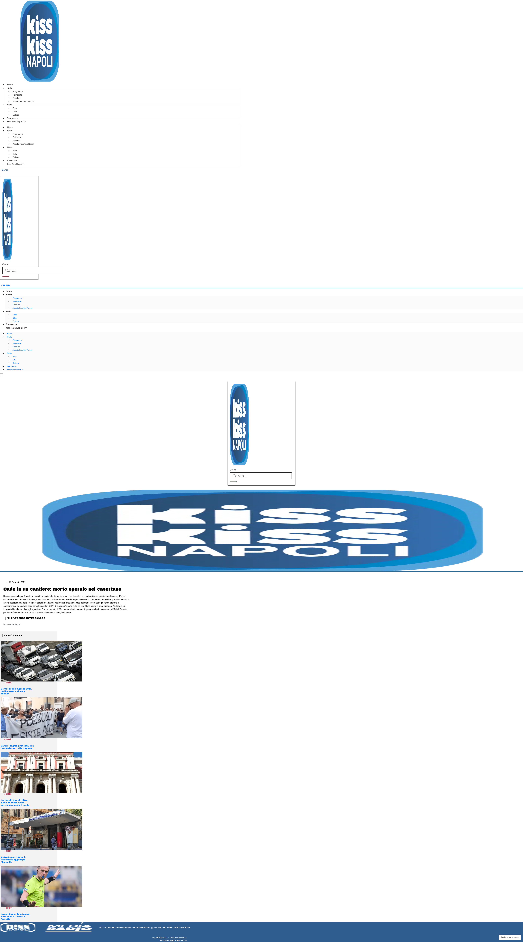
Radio (10, 88)
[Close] (19, 279)
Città (15, 111)
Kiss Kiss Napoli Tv (16, 121)
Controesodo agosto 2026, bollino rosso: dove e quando (16, 691)
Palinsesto (17, 95)
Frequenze (12, 118)
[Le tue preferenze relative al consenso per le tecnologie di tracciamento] (510, 937)
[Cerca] (5, 276)
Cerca (5, 264)
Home (10, 84)
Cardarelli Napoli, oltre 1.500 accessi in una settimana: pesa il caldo (15, 802)
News (10, 104)
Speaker (16, 98)
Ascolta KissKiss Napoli (23, 101)
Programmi (18, 91)
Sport (15, 108)
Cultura (16, 115)
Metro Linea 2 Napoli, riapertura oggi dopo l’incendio (13, 859)
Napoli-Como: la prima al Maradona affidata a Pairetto (15, 916)
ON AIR (5, 285)
